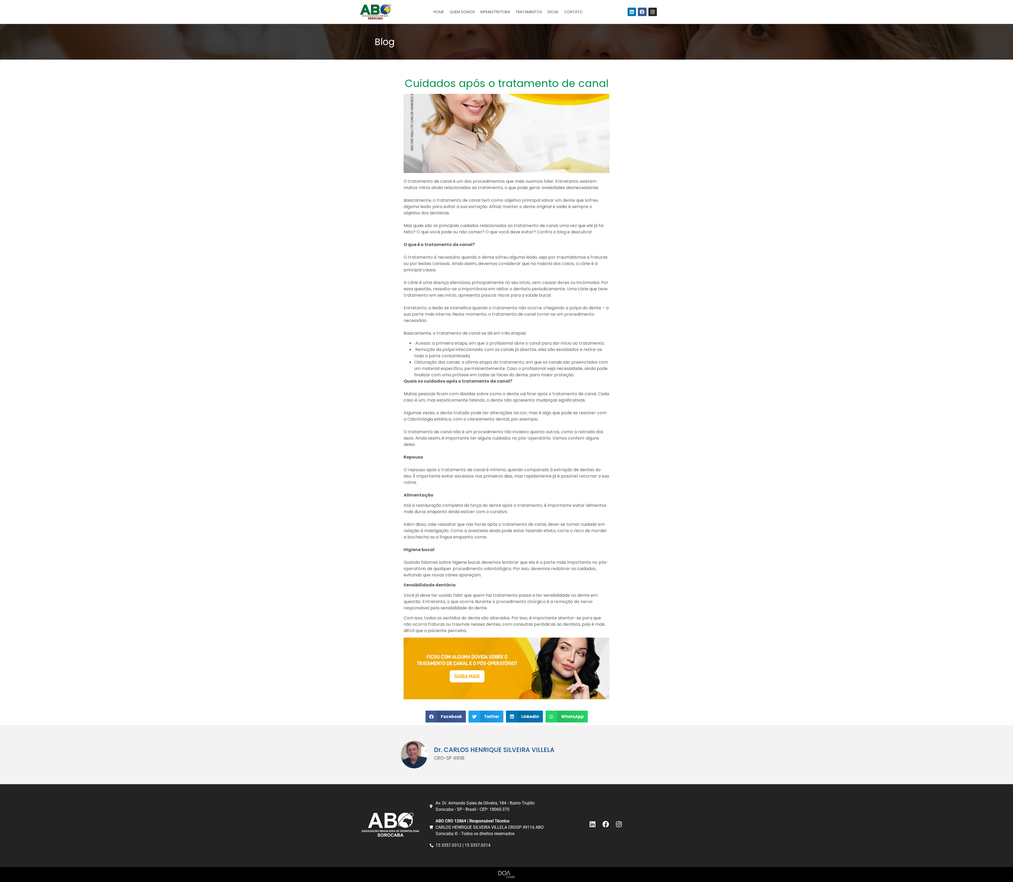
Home (438, 12)
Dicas (553, 12)
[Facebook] (642, 12)
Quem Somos (462, 12)
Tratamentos (528, 12)
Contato (573, 12)
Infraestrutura (495, 12)
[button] (446, 716)
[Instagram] (652, 12)
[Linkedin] (632, 12)
